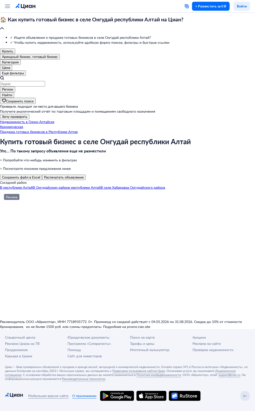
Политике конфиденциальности (158, 375)
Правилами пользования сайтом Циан (138, 371)
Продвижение (16, 349)
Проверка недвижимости (212, 349)
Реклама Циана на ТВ (22, 343)
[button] (127, 24)
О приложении (84, 395)
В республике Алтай (16, 187)
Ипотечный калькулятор (149, 349)
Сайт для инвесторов (84, 356)
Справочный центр (20, 337)
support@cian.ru (229, 375)
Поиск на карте (142, 337)
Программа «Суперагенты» (89, 343)
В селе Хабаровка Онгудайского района (133, 187)
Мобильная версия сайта (48, 395)
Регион (7, 89)
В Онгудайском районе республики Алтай (67, 187)
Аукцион (199, 337)
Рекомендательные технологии (83, 379)
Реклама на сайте (206, 343)
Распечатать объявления (64, 177)
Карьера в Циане (18, 356)
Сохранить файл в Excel (21, 177)
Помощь (74, 349)
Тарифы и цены (142, 343)
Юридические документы (88, 337)
